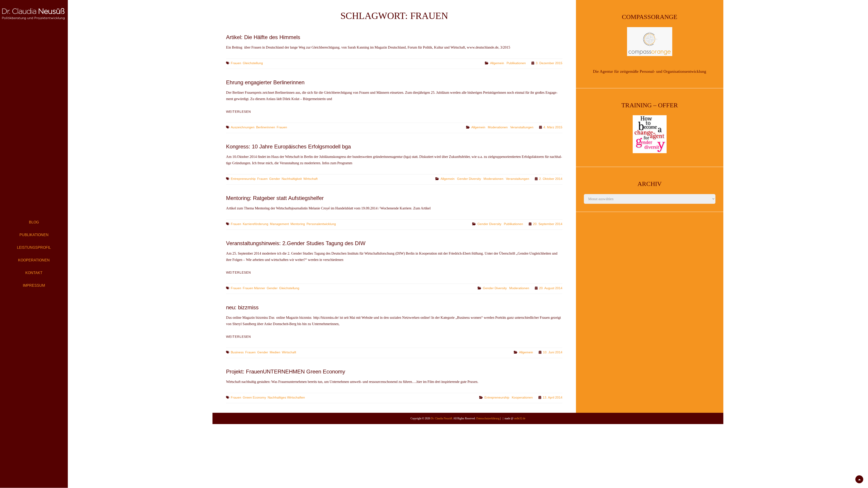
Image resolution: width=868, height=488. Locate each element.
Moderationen (498, 127)
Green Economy (254, 397)
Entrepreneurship (243, 179)
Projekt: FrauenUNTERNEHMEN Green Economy (285, 371)
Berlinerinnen (265, 127)
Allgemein (497, 63)
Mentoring (297, 224)
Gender (274, 179)
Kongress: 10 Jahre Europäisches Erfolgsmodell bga (288, 146)
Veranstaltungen (521, 127)
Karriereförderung (255, 224)
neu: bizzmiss (242, 307)
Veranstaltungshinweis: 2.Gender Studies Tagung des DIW (296, 243)
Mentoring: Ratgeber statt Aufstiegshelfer (275, 198)
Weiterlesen (238, 111)
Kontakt (33, 273)
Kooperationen (34, 260)
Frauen (236, 63)
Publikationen (34, 235)
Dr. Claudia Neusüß (441, 418)
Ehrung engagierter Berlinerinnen (265, 82)
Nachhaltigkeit (292, 179)
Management (279, 224)
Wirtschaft (310, 179)
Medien (275, 352)
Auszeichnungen (243, 127)
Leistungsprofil (34, 247)
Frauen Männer (254, 288)
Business (237, 352)
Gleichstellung (253, 63)
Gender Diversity (469, 179)
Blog (34, 222)
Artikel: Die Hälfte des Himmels (263, 37)
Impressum (34, 285)
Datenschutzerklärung (488, 418)
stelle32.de (519, 418)
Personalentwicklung (321, 224)
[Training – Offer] (649, 134)
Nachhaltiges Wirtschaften (286, 397)
